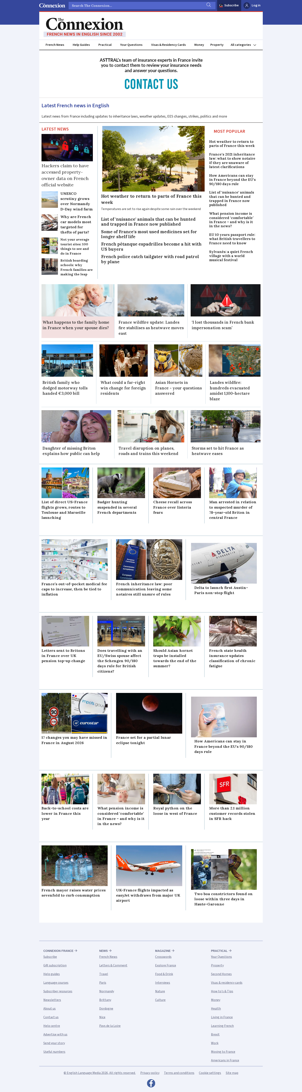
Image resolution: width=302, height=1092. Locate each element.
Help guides (51, 974)
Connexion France (58, 950)
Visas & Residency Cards (168, 45)
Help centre (51, 1026)
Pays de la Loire (110, 1026)
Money (199, 45)
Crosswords (163, 957)
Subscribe (231, 5)
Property (217, 45)
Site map (232, 1073)
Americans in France (225, 1060)
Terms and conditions (179, 1073)
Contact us (51, 1017)
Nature (160, 991)
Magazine (163, 950)
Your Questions (131, 45)
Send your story (54, 1043)
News (103, 950)
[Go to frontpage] (85, 27)
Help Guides (81, 45)
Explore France (165, 965)
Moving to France (223, 1051)
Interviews (162, 982)
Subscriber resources (57, 991)
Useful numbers (54, 1051)
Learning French (222, 1026)
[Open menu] (245, 45)
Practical (105, 45)
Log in (256, 5)
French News (55, 45)
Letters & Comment (113, 965)
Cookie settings (210, 1073)
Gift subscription (55, 965)
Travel (103, 974)
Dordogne (106, 1008)
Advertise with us (55, 1034)
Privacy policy (149, 1073)
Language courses (55, 982)
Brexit (215, 1034)
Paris (102, 982)
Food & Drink (164, 974)
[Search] (208, 5)
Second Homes (221, 974)
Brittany (105, 1000)
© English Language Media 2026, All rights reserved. (100, 1073)
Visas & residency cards (226, 982)
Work (214, 1043)
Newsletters (52, 1000)
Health (216, 1008)
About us (49, 1008)
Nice (102, 1017)
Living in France (222, 1017)
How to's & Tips (222, 991)
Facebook (151, 1084)
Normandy (106, 991)
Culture (160, 1000)
